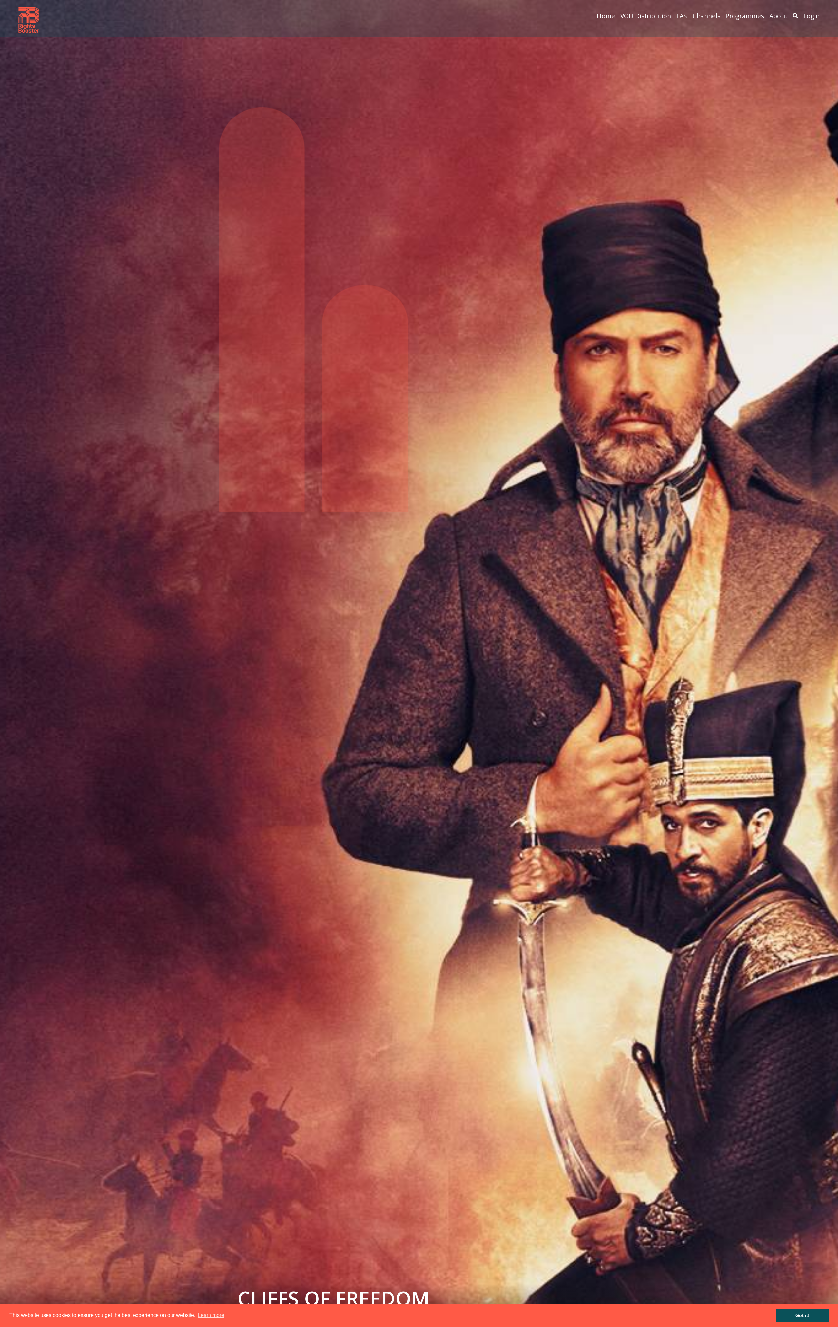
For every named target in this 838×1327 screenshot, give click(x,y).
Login (811, 15)
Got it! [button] (802, 1315)
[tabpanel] (419, 663)
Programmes (744, 15)
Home (606, 15)
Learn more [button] (211, 1315)
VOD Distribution (645, 15)
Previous (11, 663)
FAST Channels (698, 15)
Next (827, 663)
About (778, 15)
